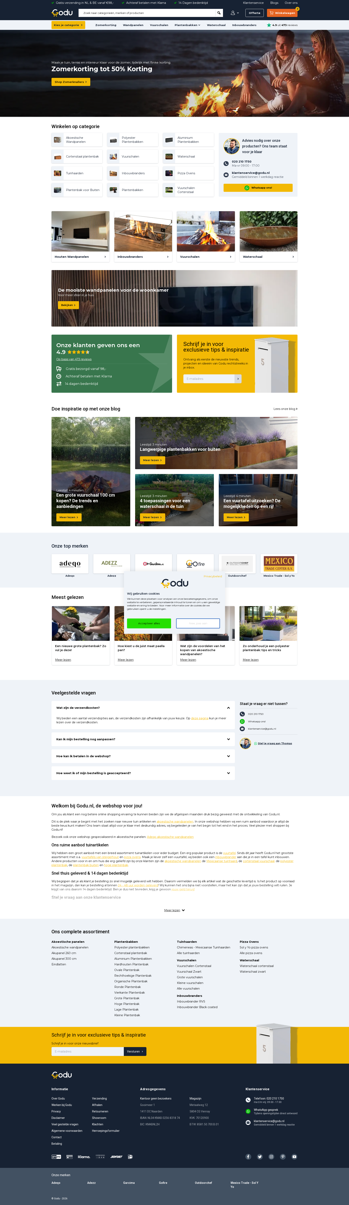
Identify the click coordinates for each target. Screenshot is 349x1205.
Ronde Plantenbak (127, 987)
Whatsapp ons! (261, 187)
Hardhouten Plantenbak (131, 964)
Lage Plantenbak (126, 1009)
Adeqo (56, 1182)
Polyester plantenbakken (132, 947)
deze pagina (199, 718)
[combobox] (147, 13)
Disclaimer (58, 1117)
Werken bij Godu (62, 1105)
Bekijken (67, 305)
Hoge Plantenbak (126, 1004)
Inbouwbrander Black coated (197, 1007)
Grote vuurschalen (190, 977)
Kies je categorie (66, 25)
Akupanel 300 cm (64, 959)
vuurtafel (229, 853)
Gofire (163, 1182)
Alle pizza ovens (251, 953)
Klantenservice (253, 3)
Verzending (99, 1098)
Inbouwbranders (244, 25)
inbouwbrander (225, 857)
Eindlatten (59, 964)
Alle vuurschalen (188, 988)
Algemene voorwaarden (67, 1130)
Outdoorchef (203, 1182)
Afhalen (97, 1105)
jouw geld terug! (183, 889)
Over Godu (58, 1098)
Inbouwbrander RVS (191, 1001)
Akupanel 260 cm (64, 953)
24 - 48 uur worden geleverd (138, 885)
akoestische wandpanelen (175, 821)
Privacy (56, 1111)
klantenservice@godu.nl (262, 728)
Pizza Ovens (249, 942)
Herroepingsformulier (106, 1130)
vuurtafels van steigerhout (100, 857)
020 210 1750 (256, 713)
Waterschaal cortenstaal (257, 966)
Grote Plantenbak (126, 998)
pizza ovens (132, 857)
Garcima (129, 1182)
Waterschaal (216, 25)
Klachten (97, 1124)
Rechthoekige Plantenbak (132, 975)
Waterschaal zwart (253, 971)
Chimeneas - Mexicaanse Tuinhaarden (203, 947)
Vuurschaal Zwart (189, 971)
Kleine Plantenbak (127, 1015)
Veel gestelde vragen (65, 1124)
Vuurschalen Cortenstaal (194, 966)
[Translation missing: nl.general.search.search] (219, 13)
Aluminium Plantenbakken (133, 959)
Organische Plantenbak (130, 981)
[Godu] (62, 13)
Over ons (291, 3)
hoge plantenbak (116, 865)
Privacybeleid (213, 576)
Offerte (254, 13)
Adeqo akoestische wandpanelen (170, 837)
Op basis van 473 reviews (73, 359)
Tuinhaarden (187, 942)
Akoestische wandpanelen (70, 947)
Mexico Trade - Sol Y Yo (244, 1184)
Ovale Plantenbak (126, 970)
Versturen (133, 1051)
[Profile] (234, 13)
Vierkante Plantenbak (129, 992)
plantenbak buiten (86, 865)
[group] (81, 635)
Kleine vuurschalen (190, 983)
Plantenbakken (186, 25)
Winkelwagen (286, 12)
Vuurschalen (159, 25)
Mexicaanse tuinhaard (221, 861)
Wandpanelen (133, 25)
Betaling (57, 1143)
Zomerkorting (105, 25)
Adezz (91, 1182)
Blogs (274, 3)
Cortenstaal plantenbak (130, 953)
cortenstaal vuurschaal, (259, 861)
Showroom (99, 1117)
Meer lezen (67, 517)
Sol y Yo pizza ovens (254, 947)
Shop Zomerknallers (69, 82)
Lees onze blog (284, 409)
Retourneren (100, 1111)
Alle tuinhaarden (188, 953)
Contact (57, 1137)
